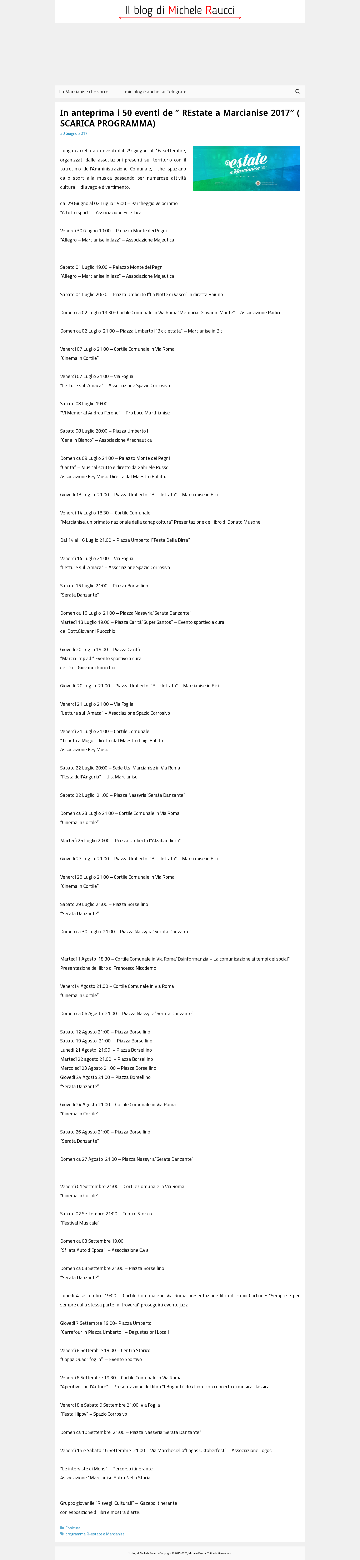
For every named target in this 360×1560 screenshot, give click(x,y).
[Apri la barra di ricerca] (297, 91)
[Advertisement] (180, 54)
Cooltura (72, 1528)
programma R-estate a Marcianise (95, 1534)
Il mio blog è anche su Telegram (153, 91)
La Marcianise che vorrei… (86, 91)
